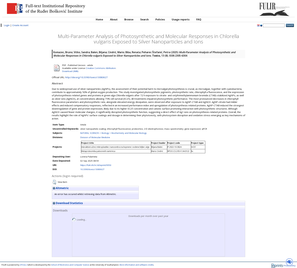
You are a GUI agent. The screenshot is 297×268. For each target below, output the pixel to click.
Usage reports (180, 19)
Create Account (20, 25)
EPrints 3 (23, 265)
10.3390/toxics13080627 (92, 169)
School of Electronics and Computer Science (70, 265)
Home (99, 19)
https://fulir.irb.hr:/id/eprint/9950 (95, 165)
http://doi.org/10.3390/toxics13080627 (86, 77)
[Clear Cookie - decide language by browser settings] (261, 25)
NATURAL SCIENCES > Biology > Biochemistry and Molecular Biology (113, 133)
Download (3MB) (70, 71)
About (114, 19)
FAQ (198, 19)
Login (7, 25)
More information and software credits (137, 265)
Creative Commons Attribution (101, 68)
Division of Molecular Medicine (95, 137)
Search (144, 19)
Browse (128, 19)
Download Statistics (69, 203)
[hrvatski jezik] (258, 25)
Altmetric (62, 188)
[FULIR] (256, 8)
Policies (160, 19)
